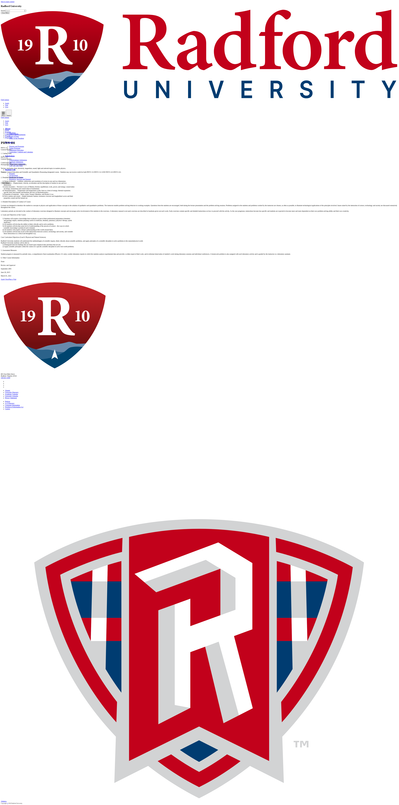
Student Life (10, 170)
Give (6, 107)
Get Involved (13, 175)
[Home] (199, 98)
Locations (12, 133)
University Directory (11, 392)
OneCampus (5, 100)
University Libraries (11, 396)
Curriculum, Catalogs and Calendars (21, 152)
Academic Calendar (11, 394)
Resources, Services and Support (20, 179)
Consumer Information (12, 405)
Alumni (7, 390)
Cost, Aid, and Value (16, 166)
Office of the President (16, 138)
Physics (7, 136)
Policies (7, 401)
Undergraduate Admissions (18, 160)
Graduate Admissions (16, 162)
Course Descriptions (11, 134)
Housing (12, 174)
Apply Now (5, 279)
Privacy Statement (11, 398)
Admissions (10, 156)
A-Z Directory (9, 403)
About (7, 129)
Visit (6, 105)
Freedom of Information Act (14, 407)
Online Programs (14, 148)
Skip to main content (7, 2)
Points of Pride (14, 136)
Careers (7, 409)
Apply (7, 103)
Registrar (8, 132)
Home (7, 130)
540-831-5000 (5, 378)
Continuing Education (16, 150)
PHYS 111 (8, 138)
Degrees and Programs (16, 146)
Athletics (4, 801)
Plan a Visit (12, 279)
